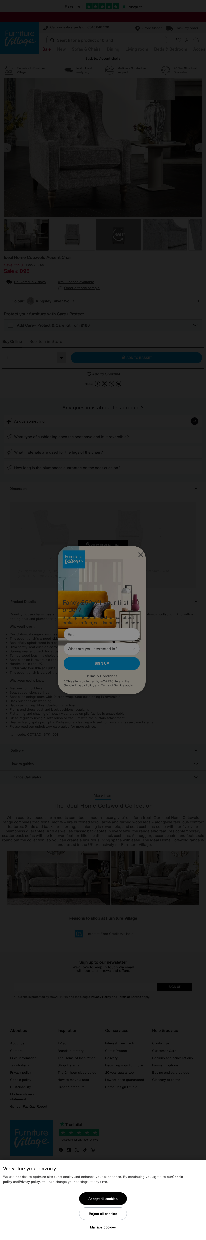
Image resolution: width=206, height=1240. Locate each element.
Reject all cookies (103, 1213)
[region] (103, 1200)
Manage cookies (103, 1227)
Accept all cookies (102, 1198)
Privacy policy (29, 1181)
